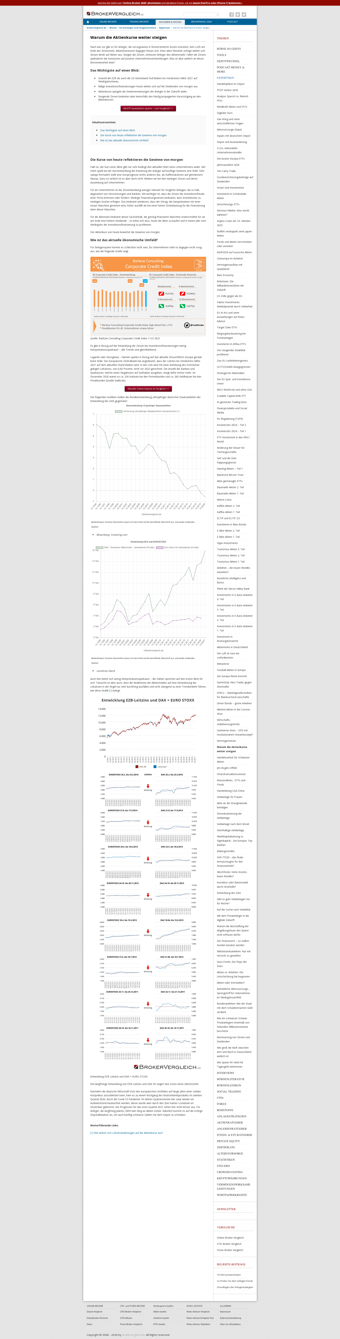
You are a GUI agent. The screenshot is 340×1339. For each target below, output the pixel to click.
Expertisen (164, 27)
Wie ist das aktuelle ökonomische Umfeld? (124, 140)
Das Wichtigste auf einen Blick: (117, 130)
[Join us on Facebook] (231, 14)
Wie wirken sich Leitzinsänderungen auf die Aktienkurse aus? (128, 1132)
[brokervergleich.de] (117, 13)
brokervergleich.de (96, 27)
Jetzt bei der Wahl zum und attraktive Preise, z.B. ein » (170, 2)
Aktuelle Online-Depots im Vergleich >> (148, 388)
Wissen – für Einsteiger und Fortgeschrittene (132, 27)
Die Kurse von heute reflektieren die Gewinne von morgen (133, 135)
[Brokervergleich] (87, 22)
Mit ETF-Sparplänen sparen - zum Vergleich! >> (148, 108)
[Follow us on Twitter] (238, 14)
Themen (223, 38)
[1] (110, 690)
